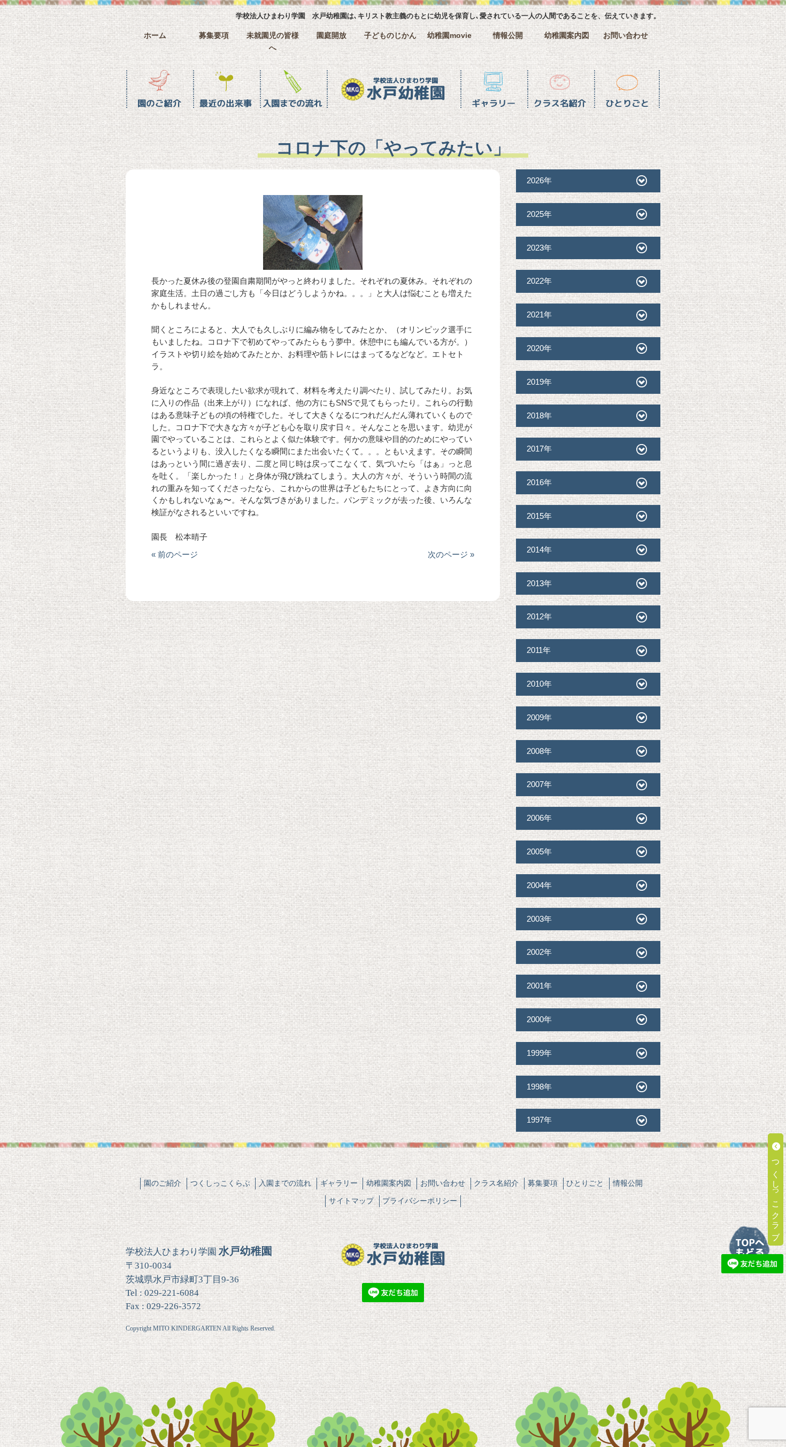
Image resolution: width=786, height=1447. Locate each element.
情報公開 (508, 36)
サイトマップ (351, 1200)
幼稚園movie (449, 36)
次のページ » (451, 554)
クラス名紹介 (496, 1183)
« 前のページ (174, 554)
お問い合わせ (625, 36)
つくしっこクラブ (776, 1194)
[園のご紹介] (159, 89)
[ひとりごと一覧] (627, 89)
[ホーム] (393, 89)
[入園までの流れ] (292, 89)
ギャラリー (339, 1183)
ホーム (155, 36)
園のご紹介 (162, 1183)
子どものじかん (390, 36)
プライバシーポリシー (419, 1200)
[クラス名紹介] (560, 89)
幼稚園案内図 (566, 36)
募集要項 (214, 36)
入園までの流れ (285, 1183)
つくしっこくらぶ (220, 1183)
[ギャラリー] (493, 89)
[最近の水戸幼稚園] (225, 89)
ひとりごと (585, 1183)
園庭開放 (331, 36)
